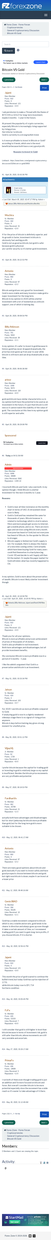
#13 (3, 999)
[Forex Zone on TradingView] (33, 1235)
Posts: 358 (9, 907)
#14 (3, 1049)
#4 (3, 369)
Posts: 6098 (9, 474)
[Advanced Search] (18, 50)
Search (9, 50)
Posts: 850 (9, 277)
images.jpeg (18, 188)
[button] (44, 88)
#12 (3, 946)
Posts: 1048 (9, 386)
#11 (3, 890)
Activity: (8, 1161)
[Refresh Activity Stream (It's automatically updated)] (44, 1162)
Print (44, 88)
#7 (3, 679)
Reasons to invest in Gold (25, 152)
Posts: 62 (8, 754)
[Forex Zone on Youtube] (29, 1235)
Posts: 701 (9, 333)
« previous (8, 79)
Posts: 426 (9, 1016)
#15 (3, 1102)
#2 (3, 260)
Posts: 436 (9, 1066)
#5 (3, 424)
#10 (3, 837)
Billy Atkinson (19, 203)
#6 (3, 456)
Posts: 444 (9, 221)
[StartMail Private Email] (25, 1219)
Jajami (28, 603)
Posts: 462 (9, 804)
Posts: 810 (9, 99)
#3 (3, 316)
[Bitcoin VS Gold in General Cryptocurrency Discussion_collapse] (47, 1163)
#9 (3, 787)
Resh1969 (38, 603)
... (12, 87)
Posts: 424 (9, 695)
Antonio (11, 603)
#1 (3, 175)
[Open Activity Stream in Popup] (41, 1162)
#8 (3, 737)
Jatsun (10, 203)
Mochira (30, 203)
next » (44, 79)
